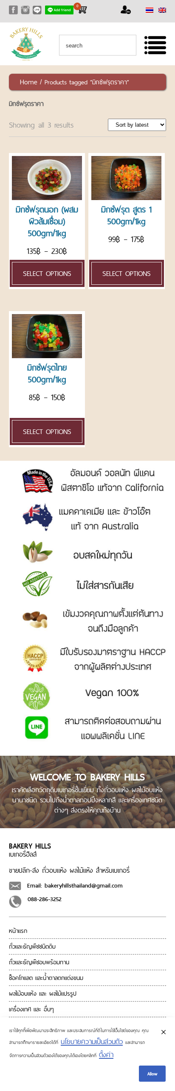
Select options (47, 273)
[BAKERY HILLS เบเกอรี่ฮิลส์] (26, 59)
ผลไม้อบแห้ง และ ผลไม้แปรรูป (42, 993)
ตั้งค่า (106, 1054)
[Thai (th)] (149, 10)
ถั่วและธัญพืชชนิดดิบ (32, 946)
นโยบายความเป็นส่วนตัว (92, 1041)
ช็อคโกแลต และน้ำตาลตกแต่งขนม (46, 978)
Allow (152, 1073)
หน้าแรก (18, 931)
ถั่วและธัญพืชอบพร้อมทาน (39, 962)
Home (28, 82)
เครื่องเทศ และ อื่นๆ (31, 1009)
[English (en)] (162, 10)
